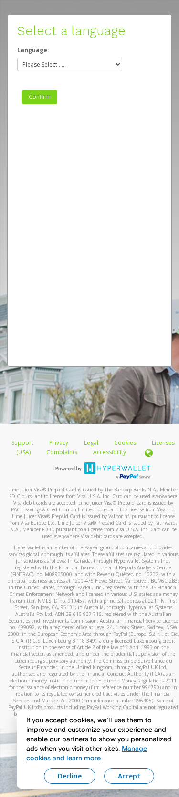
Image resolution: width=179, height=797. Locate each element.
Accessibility (109, 452)
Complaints (62, 452)
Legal (91, 443)
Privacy (58, 443)
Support (22, 443)
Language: (33, 50)
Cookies (125, 443)
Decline (70, 775)
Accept (129, 775)
